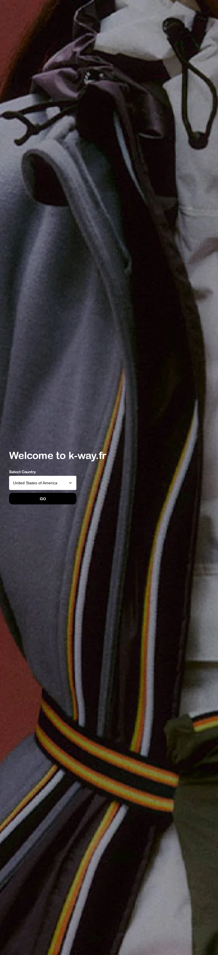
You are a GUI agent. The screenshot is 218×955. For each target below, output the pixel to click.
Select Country (22, 472)
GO (43, 498)
